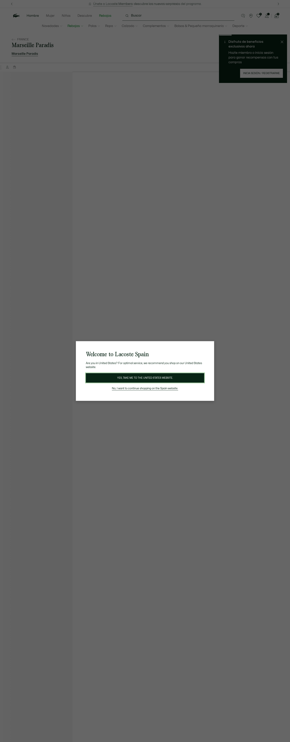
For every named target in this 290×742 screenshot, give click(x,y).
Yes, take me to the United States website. (145, 378)
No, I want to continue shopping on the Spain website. (145, 388)
